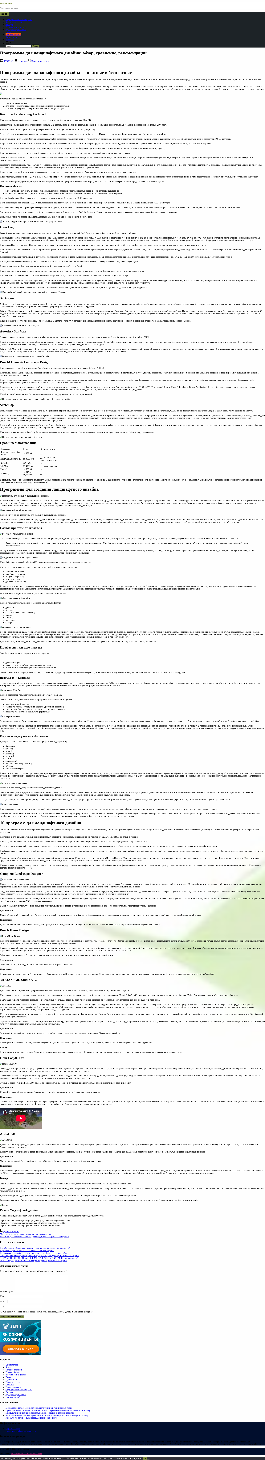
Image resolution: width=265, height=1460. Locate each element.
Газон (8, 32)
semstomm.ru (6, 3)
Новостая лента (13, 1382)
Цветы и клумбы (13, 34)
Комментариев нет (40, 61)
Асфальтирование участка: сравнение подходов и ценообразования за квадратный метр (47, 1415)
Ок (145, 1459)
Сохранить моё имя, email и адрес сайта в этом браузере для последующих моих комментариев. (48, 1312)
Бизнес (9, 1367)
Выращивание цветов (16, 27)
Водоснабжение (13, 1372)
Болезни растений (14, 22)
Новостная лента (13, 1387)
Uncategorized (12, 1365)
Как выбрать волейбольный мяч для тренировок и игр (31, 1418)
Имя (3, 1296)
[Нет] (148, 1459)
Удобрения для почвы (16, 29)
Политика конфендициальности (21, 1431)
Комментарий (7, 1291)
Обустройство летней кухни (19, 19)
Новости (10, 39)
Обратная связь (13, 1428)
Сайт (2, 1306)
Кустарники (11, 37)
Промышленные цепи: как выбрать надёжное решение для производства (40, 1413)
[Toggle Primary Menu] (4, 14)
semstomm (23, 61)
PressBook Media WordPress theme (26, 1453)
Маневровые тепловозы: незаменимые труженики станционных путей (39, 1408)
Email (3, 1301)
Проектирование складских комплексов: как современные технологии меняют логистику (48, 1410)
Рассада (9, 24)
